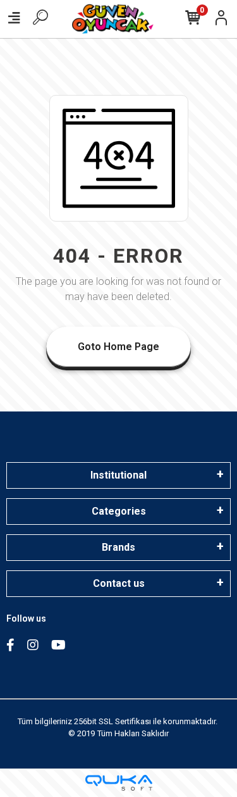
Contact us (119, 583)
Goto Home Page (118, 347)
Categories (119, 511)
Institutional (118, 475)
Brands (118, 547)
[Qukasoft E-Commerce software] (118, 783)
